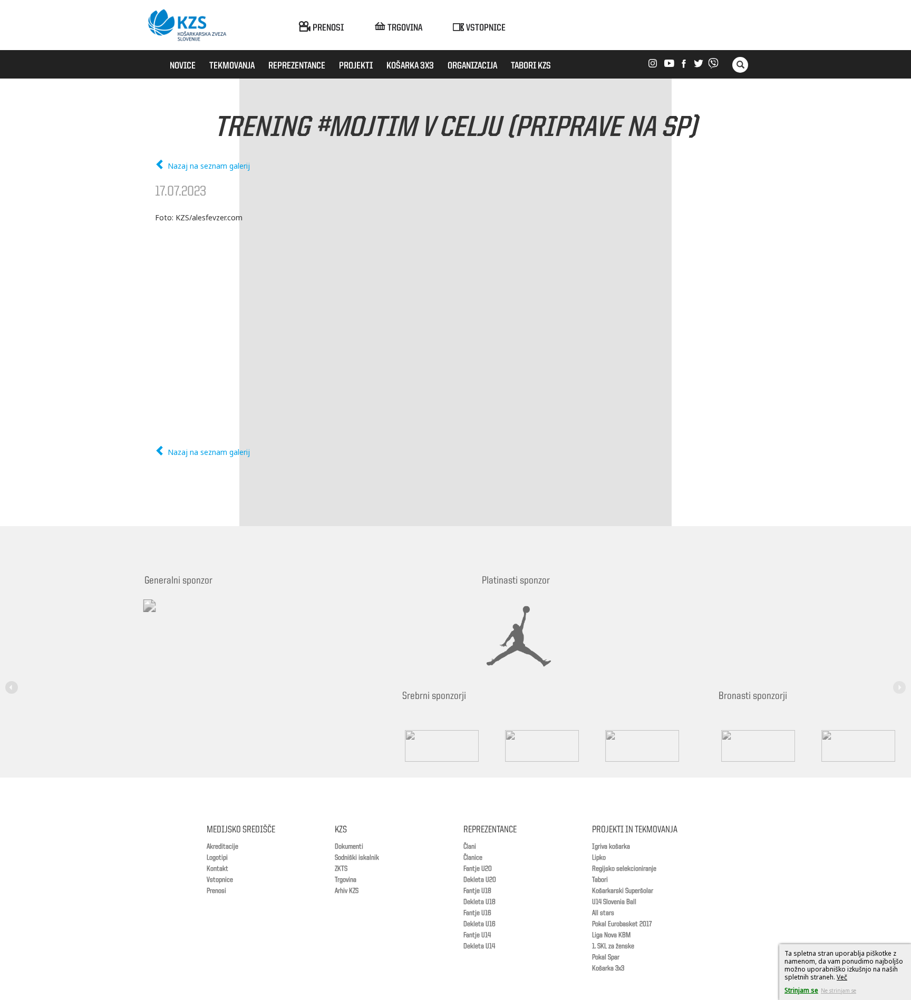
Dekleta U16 (479, 924)
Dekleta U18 (479, 902)
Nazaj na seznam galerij (208, 166)
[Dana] (513, 746)
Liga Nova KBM (611, 935)
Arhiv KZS (346, 891)
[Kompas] (397, 746)
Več (842, 977)
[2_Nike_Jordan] (532, 636)
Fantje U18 (477, 891)
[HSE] (614, 746)
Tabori (600, 880)
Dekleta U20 (479, 880)
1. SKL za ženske (613, 946)
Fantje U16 (477, 913)
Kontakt (217, 868)
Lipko (599, 857)
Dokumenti (349, 846)
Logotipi (217, 857)
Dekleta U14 (479, 946)
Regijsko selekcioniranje (624, 868)
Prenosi (216, 891)
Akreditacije (222, 846)
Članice (472, 857)
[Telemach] (218, 615)
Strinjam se (801, 990)
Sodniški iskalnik (357, 857)
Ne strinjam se (838, 990)
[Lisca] (714, 746)
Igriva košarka (611, 846)
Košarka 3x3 (608, 968)
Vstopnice (220, 880)
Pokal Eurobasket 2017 (622, 924)
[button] (13, 681)
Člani (469, 846)
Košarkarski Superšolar (622, 891)
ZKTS (341, 868)
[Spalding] (197, 746)
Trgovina (345, 880)
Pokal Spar (605, 957)
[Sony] (297, 746)
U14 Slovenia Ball (614, 902)
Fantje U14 (477, 935)
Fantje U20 (477, 868)
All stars (603, 913)
